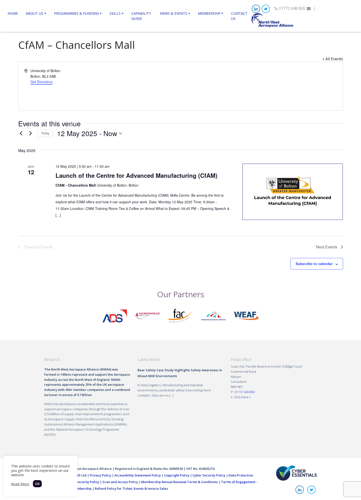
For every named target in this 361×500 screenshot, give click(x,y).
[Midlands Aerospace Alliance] (213, 315)
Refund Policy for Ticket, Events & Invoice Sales (131, 488)
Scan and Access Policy (120, 482)
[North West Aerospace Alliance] (272, 20)
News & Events (173, 13)
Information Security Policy (78, 482)
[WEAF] (246, 315)
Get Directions (41, 81)
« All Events (332, 59)
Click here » (242, 397)
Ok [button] (37, 483)
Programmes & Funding (76, 13)
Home (13, 13)
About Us (34, 13)
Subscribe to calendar (314, 263)
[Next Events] (31, 133)
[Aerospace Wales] (147, 315)
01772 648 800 (291, 8)
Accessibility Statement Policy (137, 475)
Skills (115, 13)
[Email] (309, 8)
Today (45, 133)
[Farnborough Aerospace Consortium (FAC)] (180, 315)
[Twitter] (266, 9)
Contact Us (239, 16)
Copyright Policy (176, 475)
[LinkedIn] (256, 9)
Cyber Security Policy (209, 475)
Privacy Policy (100, 475)
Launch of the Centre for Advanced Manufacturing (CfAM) (136, 175)
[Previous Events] (21, 133)
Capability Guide (141, 16)
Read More (20, 484)
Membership (209, 13)
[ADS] (114, 315)
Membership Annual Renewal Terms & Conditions (179, 482)
